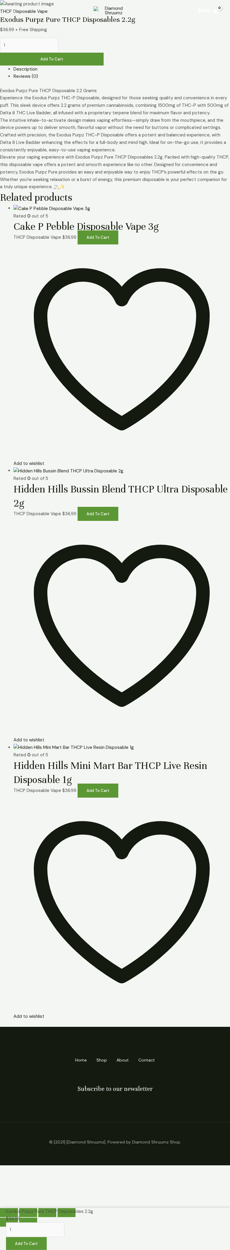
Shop (101, 1060)
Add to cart (51, 59)
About (122, 1060)
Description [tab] (25, 69)
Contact (146, 1060)
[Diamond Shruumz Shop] (111, 10)
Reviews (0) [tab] (25, 76)
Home (81, 1060)
